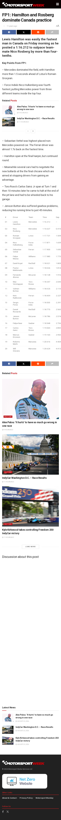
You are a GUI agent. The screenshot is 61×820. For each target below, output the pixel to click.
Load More (30, 547)
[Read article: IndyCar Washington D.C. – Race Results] (8, 121)
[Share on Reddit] (38, 32)
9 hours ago (23, 113)
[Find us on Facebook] (3, 812)
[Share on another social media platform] (52, 32)
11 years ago (12, 26)
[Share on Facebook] (9, 32)
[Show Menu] (57, 4)
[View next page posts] (33, 131)
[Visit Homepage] (23, 4)
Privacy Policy (26, 798)
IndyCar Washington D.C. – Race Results (36, 118)
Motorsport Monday (44, 798)
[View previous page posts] (28, 131)
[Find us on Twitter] (7, 812)
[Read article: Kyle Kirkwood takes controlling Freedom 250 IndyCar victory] (30, 506)
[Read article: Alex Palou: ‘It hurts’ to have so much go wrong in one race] (8, 109)
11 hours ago (23, 122)
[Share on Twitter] (24, 32)
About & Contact (9, 798)
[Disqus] (30, 596)
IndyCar (8, 417)
